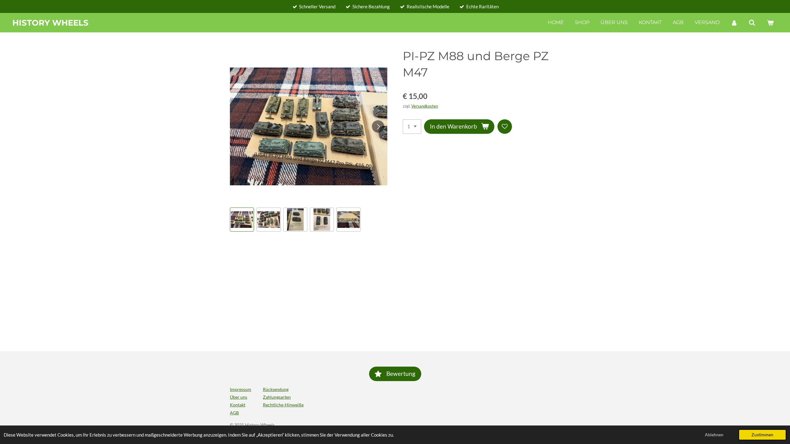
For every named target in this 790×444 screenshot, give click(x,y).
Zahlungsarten (277, 397)
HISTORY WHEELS (50, 23)
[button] (242, 220)
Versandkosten (424, 106)
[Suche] (752, 22)
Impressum (240, 389)
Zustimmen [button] (762, 434)
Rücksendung (276, 389)
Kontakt (237, 404)
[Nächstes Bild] (378, 126)
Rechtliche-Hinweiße (283, 404)
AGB (234, 412)
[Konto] (734, 22)
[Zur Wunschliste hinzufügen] (504, 126)
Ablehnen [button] (714, 434)
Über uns (238, 397)
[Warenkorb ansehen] (770, 22)
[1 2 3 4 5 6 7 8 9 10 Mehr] (412, 126)
